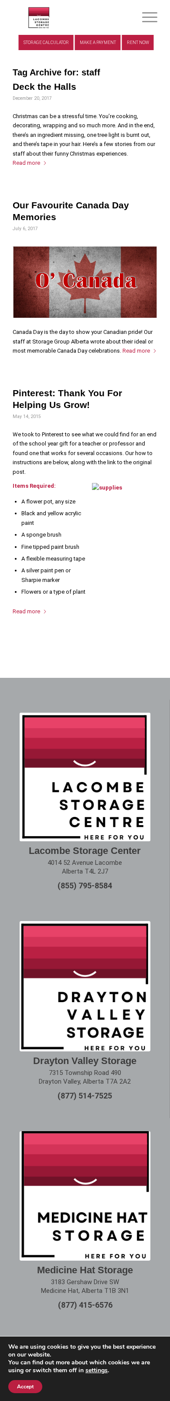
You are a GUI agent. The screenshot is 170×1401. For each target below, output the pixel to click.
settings (96, 1370)
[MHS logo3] (70, 17)
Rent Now (138, 42)
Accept (25, 1386)
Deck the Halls (44, 87)
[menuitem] (145, 17)
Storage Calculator (46, 42)
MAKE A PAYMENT (98, 42)
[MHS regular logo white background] (85, 1195)
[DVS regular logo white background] (85, 986)
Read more (26, 163)
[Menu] (145, 17)
